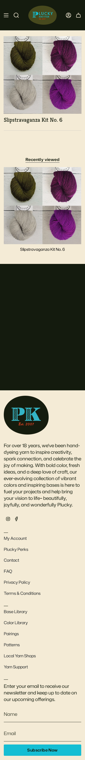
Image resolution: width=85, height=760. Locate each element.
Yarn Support (16, 667)
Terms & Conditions (22, 593)
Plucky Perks (16, 549)
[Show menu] (6, 15)
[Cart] (78, 15)
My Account (15, 538)
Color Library (16, 623)
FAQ (8, 571)
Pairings (11, 634)
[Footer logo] (26, 415)
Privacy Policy (17, 582)
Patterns (12, 645)
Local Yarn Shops (20, 656)
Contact (11, 560)
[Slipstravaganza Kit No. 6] (42, 205)
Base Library (15, 612)
